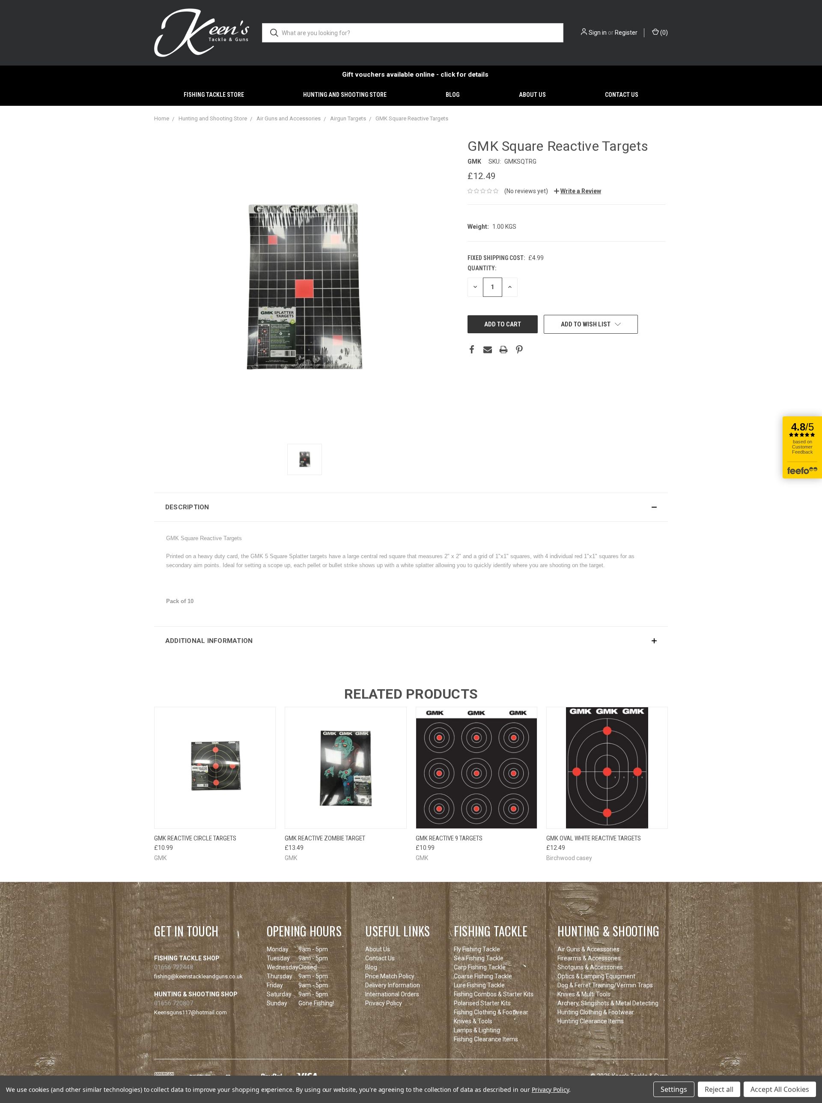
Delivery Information (392, 985)
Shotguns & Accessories (590, 967)
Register (626, 32)
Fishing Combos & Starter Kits (493, 994)
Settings (674, 1089)
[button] (411, 507)
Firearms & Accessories (589, 958)
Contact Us (621, 94)
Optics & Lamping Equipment (596, 976)
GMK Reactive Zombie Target (325, 838)
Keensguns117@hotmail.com (190, 1012)
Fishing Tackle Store (214, 94)
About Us (532, 94)
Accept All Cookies (780, 1089)
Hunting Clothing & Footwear (595, 1012)
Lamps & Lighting (477, 1030)
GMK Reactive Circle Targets (195, 838)
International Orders (392, 994)
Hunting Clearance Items (590, 1021)
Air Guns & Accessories (588, 949)
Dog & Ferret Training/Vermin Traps (605, 985)
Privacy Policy (383, 1003)
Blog (452, 94)
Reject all (719, 1089)
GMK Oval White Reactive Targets (593, 838)
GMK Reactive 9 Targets (449, 838)
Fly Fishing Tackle (477, 949)
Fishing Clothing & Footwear (491, 1012)
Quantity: (482, 268)
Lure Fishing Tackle (479, 985)
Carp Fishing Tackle (480, 967)
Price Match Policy (389, 976)
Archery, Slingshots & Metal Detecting (607, 1003)
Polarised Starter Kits (482, 1003)
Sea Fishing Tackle (478, 958)
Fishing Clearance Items (486, 1039)
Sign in (598, 32)
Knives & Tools (473, 1021)
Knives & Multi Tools (584, 994)
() (663, 32)
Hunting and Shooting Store (345, 94)
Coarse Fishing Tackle (483, 976)
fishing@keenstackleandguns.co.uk (198, 976)
